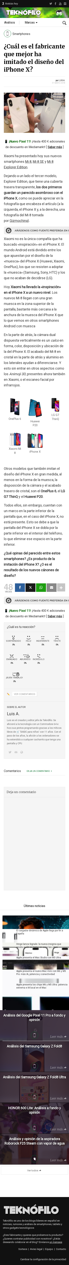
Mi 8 (28, 162)
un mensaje (55, 1242)
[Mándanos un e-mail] (16, 752)
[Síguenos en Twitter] (11, 752)
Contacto (61, 1249)
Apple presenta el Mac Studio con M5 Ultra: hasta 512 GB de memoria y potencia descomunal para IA (39, 960)
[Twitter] (50, 3)
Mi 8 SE (38, 162)
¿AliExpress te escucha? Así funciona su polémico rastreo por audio (37, 918)
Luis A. (62, 80)
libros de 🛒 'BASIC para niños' (23, 731)
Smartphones (21, 34)
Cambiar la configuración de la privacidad (43, 1259)
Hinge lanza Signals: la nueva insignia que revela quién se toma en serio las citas (38, 946)
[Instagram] (65, 3)
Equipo (49, 1249)
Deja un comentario (38, 771)
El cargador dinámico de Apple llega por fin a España (39, 932)
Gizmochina (19, 221)
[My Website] (22, 752)
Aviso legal (36, 1249)
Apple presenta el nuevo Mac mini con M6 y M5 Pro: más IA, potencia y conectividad (41, 973)
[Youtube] (60, 3)
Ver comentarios (24, 694)
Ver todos (32, 1170)
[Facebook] (55, 3)
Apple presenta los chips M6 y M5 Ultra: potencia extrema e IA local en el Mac (41, 986)
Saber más (55, 147)
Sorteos (22, 1249)
